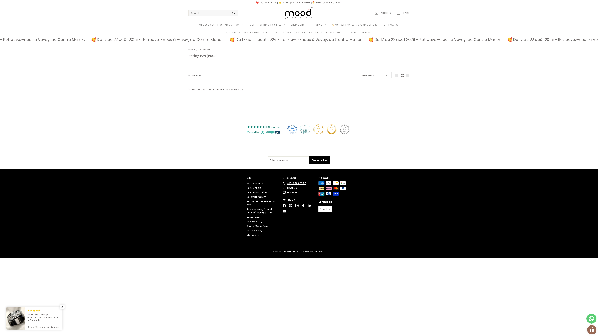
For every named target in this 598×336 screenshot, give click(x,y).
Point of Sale (254, 187)
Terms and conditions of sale (261, 203)
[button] (62, 307)
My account (254, 235)
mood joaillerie (361, 32)
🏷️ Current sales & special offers (355, 24)
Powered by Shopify (312, 251)
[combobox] (213, 13)
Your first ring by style (265, 24)
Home (191, 49)
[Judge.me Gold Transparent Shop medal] (318, 129)
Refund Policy (254, 230)
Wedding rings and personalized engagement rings (309, 32)
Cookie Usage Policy (258, 226)
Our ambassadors (257, 192)
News (319, 24)
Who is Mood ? (255, 183)
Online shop (299, 24)
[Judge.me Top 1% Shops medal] (332, 129)
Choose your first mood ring (219, 24)
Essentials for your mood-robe (247, 32)
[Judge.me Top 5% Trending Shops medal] (345, 129)
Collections (205, 49)
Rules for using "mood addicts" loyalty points (259, 211)
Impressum (253, 217)
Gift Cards (391, 24)
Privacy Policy (254, 221)
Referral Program (256, 196)
